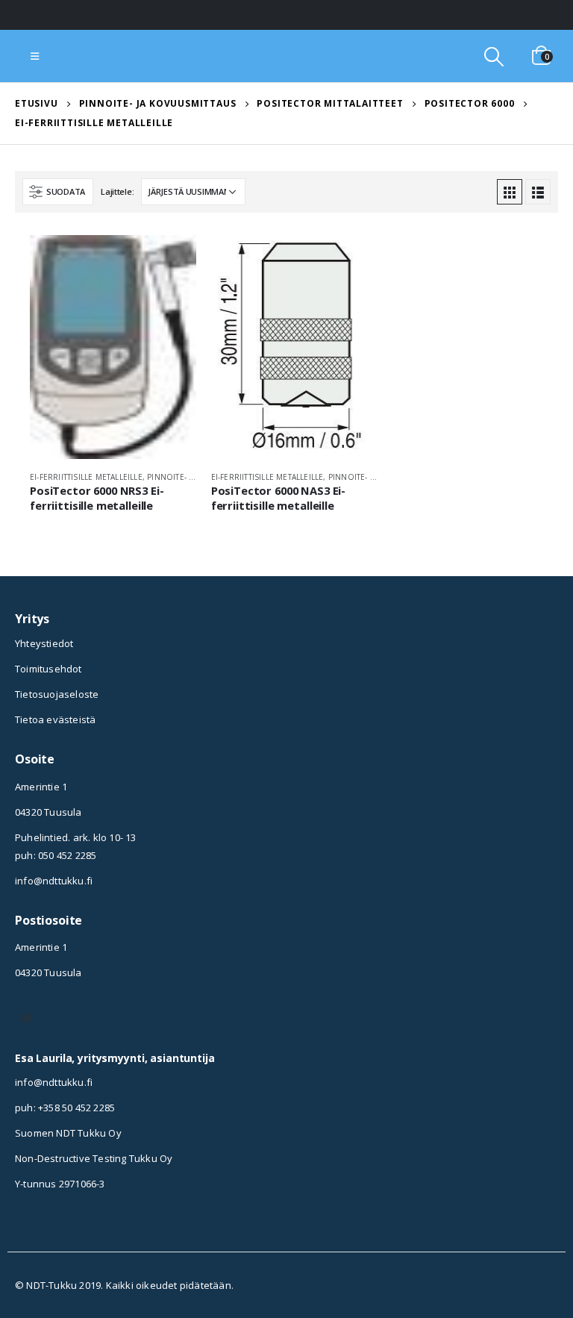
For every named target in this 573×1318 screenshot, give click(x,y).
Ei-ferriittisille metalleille (86, 477)
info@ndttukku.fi (54, 880)
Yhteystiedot (44, 643)
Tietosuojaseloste (56, 694)
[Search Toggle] (493, 56)
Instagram (26, 1018)
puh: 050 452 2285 (55, 855)
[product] (113, 347)
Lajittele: (117, 191)
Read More (171, 259)
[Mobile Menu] (34, 56)
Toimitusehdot (48, 668)
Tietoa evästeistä (55, 719)
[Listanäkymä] (538, 191)
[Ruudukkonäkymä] (509, 191)
